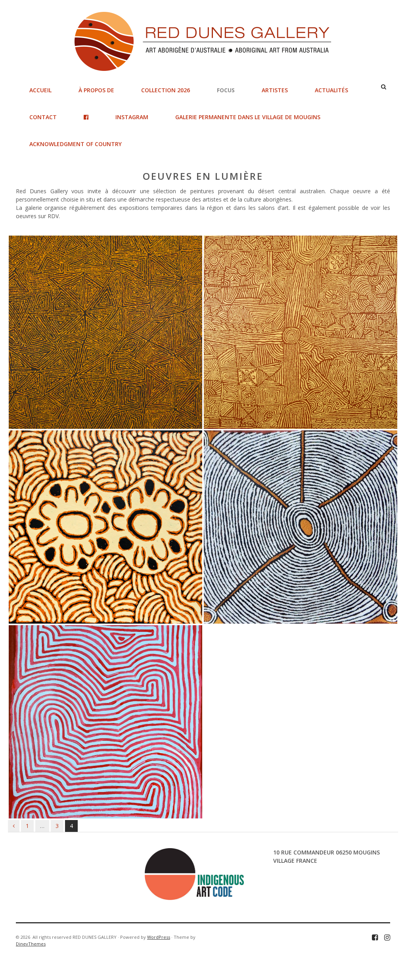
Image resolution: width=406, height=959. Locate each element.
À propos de (96, 90)
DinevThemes (31, 944)
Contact (43, 117)
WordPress (158, 937)
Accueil (40, 90)
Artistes (275, 90)
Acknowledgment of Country (75, 144)
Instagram (131, 117)
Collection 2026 (165, 90)
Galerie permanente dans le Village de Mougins (247, 117)
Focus (226, 90)
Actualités (331, 90)
